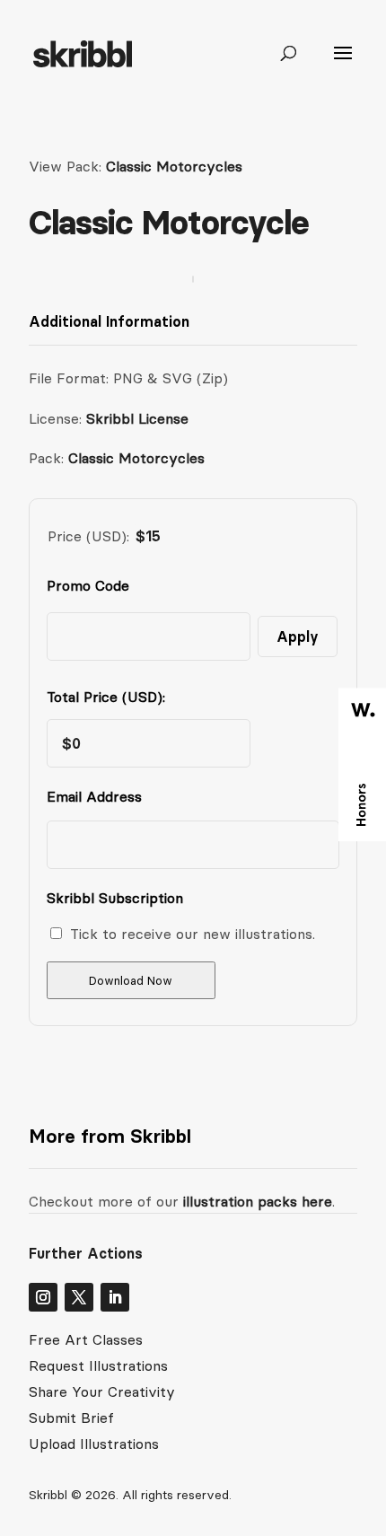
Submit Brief (71, 1417)
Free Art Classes (86, 1339)
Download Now (130, 980)
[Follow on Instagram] (43, 1297)
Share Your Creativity (102, 1391)
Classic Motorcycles (174, 166)
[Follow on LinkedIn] (115, 1297)
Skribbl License (137, 418)
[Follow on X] (79, 1297)
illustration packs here (255, 1201)
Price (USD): (88, 536)
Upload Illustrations (94, 1444)
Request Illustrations (98, 1365)
